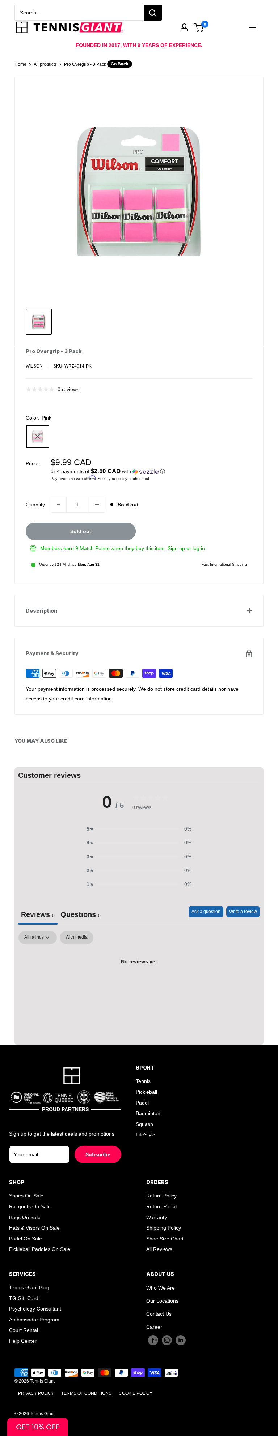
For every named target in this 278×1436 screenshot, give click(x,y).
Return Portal (161, 1206)
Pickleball (146, 1092)
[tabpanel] (139, 986)
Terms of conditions (86, 1393)
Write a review (243, 911)
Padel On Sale (25, 1239)
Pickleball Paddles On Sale (39, 1249)
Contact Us (159, 1314)
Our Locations (162, 1301)
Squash (144, 1124)
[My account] (184, 27)
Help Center (23, 1341)
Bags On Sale (25, 1217)
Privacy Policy (36, 1393)
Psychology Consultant (35, 1309)
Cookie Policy (135, 1393)
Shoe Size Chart (165, 1239)
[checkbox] (76, 937)
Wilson (34, 366)
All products (45, 64)
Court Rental (23, 1330)
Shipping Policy (163, 1228)
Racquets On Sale (30, 1206)
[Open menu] (252, 27)
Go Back (120, 64)
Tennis (143, 1081)
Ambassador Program (34, 1320)
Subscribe (97, 1154)
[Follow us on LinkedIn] (181, 1340)
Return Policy (161, 1196)
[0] (198, 27)
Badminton (148, 1113)
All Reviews (159, 1249)
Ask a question (205, 911)
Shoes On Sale (26, 1196)
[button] (151, 471)
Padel (142, 1103)
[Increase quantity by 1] (97, 504)
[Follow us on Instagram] (167, 1340)
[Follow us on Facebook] (153, 1340)
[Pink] (37, 436)
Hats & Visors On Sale (34, 1228)
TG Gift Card (23, 1298)
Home (20, 64)
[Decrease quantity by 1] (58, 504)
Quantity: (36, 504)
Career (154, 1327)
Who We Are (160, 1288)
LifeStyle (145, 1134)
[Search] (153, 13)
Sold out (80, 531)
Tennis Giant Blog (29, 1287)
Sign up (176, 548)
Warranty (156, 1217)
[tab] (81, 915)
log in (199, 548)
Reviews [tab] (38, 914)
